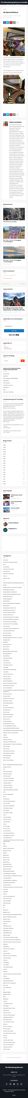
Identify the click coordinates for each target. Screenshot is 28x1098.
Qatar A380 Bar (14, 901)
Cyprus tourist (14, 676)
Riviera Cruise (14, 919)
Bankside (14, 642)
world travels (14, 1049)
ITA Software (6, 383)
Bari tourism (14, 646)
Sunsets (14, 951)
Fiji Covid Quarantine (14, 707)
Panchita (14, 889)
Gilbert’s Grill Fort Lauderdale (14, 732)
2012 (14, 477)
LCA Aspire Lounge (14, 812)
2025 (14, 447)
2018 (14, 463)
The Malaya (14, 962)
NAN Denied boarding (14, 871)
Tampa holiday (14, 958)
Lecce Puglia (14, 826)
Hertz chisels (14, 746)
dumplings (14, 1006)
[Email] (14, 22)
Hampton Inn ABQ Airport (14, 742)
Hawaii (14, 576)
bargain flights (14, 992)
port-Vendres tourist (14, 1022)
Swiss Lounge (14, 953)
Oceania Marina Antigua (14, 873)
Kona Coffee (14, 803)
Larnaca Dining (14, 817)
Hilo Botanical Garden (14, 753)
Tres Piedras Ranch (14, 967)
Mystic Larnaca (14, 869)
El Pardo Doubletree (14, 573)
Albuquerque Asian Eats (16, 495)
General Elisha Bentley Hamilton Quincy (14, 730)
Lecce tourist (14, 828)
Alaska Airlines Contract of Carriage (14, 587)
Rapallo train (14, 912)
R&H (14, 905)
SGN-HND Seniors (14, 933)
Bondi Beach (14, 656)
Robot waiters (14, 921)
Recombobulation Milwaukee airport (14, 914)
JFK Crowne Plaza (14, 771)
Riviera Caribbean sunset (14, 917)
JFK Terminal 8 (14, 776)
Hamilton (14, 737)
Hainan (14, 735)
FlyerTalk (5, 376)
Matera (14, 853)
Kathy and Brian (15, 122)
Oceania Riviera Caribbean (14, 880)
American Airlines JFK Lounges (14, 617)
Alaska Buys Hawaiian (14, 589)
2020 (14, 458)
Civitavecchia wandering (14, 669)
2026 (14, 445)
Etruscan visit (14, 696)
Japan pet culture (14, 787)
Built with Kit (14, 334)
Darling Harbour (14, 678)
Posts (7, 347)
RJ (14, 907)
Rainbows (14, 910)
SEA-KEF (14, 923)
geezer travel (14, 1012)
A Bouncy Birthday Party (16, 502)
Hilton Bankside (14, 755)
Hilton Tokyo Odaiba (14, 760)
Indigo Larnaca (14, 767)
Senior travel (14, 578)
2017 (14, 465)
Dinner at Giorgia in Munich (14, 683)
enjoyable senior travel (14, 1008)
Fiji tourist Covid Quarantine (14, 562)
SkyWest (14, 944)
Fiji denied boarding (14, 714)
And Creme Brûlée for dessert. (14, 619)
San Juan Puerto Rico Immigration (14, 939)
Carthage (14, 667)
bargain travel (14, 994)
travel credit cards (14, 1040)
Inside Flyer (6, 380)
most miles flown (14, 1019)
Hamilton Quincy (14, 739)
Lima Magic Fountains (14, 835)
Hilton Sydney (14, 758)
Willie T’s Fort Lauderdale (14, 983)
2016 (14, 468)
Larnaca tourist (14, 819)
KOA (14, 792)
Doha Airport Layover (14, 685)
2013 (14, 474)
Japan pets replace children (14, 790)
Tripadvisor (6, 387)
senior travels (14, 1028)
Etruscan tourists (14, 694)
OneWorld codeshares (14, 882)
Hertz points (14, 748)
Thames (14, 960)
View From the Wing (8, 392)
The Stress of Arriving (9, 221)
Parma (14, 894)
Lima (14, 564)
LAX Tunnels (14, 810)
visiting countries (14, 1047)
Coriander (14, 672)
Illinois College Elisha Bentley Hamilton (14, 764)
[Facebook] (4, 22)
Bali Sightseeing (14, 635)
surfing (14, 1035)
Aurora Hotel (14, 626)
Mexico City (14, 857)
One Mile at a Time (8, 385)
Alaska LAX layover (14, 596)
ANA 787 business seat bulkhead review (14, 583)
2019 (14, 461)
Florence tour (14, 719)
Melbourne (14, 855)
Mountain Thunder (14, 866)
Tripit (4, 390)
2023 (14, 452)
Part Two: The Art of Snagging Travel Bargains (12, 241)
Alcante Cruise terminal (14, 612)
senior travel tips (14, 1026)
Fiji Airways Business (14, 703)
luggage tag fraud (14, 1017)
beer (14, 996)
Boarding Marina (14, 653)
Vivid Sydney (14, 978)
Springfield (14, 946)
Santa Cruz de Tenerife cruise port (14, 942)
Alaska (13, 585)
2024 (14, 449)
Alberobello (14, 605)
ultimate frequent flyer (14, 1042)
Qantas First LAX (14, 898)
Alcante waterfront (14, 615)
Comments (8, 349)
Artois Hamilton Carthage (14, 621)
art (14, 990)
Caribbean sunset (14, 665)
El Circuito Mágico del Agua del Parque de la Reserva (14, 690)
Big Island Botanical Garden (14, 651)
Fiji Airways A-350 (14, 701)
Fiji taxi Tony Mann (14, 716)
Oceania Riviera (14, 878)
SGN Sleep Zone (14, 926)
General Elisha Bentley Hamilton (14, 728)
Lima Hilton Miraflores (14, 833)
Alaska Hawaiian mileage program (14, 594)
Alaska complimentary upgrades (14, 603)
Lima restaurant (14, 837)
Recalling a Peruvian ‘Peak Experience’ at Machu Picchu (14, 309)
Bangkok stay (14, 640)
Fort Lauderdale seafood (14, 726)
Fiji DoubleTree (14, 710)
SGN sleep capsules (14, 928)
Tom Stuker (14, 964)
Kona (14, 796)
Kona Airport (14, 799)
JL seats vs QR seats (14, 780)
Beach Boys (14, 649)
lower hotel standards (14, 1015)
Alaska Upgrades (14, 599)
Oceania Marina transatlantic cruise (14, 875)
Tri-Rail (14, 969)
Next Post (23, 284)
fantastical (14, 1010)
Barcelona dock (14, 644)
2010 (14, 481)
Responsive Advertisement (14, 1057)
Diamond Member (14, 681)
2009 (14, 484)
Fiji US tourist (14, 712)
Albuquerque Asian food (14, 608)
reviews (14, 1024)
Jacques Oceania (14, 785)
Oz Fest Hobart (14, 885)
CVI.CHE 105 (14, 660)
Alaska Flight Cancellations (14, 592)
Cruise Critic (6, 374)
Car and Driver (14, 663)
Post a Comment (7, 278)
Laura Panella (14, 821)
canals (14, 1001)
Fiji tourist (14, 560)
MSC (14, 844)
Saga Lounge (14, 935)
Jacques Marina (14, 783)
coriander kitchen (14, 1003)
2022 (14, 454)
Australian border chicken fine (14, 628)
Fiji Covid (14, 705)
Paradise (14, 891)
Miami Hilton (14, 862)
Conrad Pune (14, 571)
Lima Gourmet (14, 831)
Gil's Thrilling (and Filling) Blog (10, 378)
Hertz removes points (14, 751)
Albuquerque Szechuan (14, 610)
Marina (14, 846)
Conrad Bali (14, 567)
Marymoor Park (14, 850)
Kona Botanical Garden (14, 801)
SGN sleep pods (14, 930)
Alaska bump (14, 601)
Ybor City (14, 985)
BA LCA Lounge (14, 633)
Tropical (14, 971)
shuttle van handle (14, 1031)
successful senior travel (14, 1033)
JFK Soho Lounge (14, 774)
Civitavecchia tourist (14, 569)
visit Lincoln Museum (14, 1044)
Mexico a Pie (14, 860)
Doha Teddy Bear (14, 688)
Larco (14, 815)
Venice (14, 976)
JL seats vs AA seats (14, 778)
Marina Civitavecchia (14, 848)
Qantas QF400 (15, 508)
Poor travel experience (14, 896)
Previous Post (5, 284)
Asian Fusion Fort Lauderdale (14, 624)
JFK (14, 769)
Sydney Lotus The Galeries (14, 955)
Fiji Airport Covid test (14, 698)
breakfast (14, 999)
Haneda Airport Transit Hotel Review (14, 744)
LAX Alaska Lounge (14, 808)
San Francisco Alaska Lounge (14, 937)
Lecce (14, 824)
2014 (14, 472)
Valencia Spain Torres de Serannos (14, 974)
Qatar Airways (14, 903)
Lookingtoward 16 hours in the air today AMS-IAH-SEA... (14, 840)
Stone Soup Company (14, 949)
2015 (14, 470)
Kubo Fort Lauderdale (14, 806)
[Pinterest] (11, 22)
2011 (14, 479)
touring (14, 1038)
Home (4, 9)
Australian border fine (14, 630)
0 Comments (8, 17)
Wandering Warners (14, 981)
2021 (14, 456)
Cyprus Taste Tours (14, 674)
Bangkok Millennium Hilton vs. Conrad (14, 637)
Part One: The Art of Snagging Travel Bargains (12, 261)
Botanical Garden (14, 658)
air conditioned (14, 987)
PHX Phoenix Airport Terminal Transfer (14, 887)
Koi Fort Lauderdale (14, 794)
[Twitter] (7, 22)
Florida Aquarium (14, 721)
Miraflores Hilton (14, 864)
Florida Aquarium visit (14, 723)
